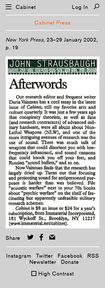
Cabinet (26, 7)
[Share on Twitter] (30, 237)
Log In (80, 7)
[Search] (96, 6)
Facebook (70, 256)
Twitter (44, 256)
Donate (70, 262)
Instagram (18, 256)
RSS (93, 256)
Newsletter (42, 262)
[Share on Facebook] (41, 237)
